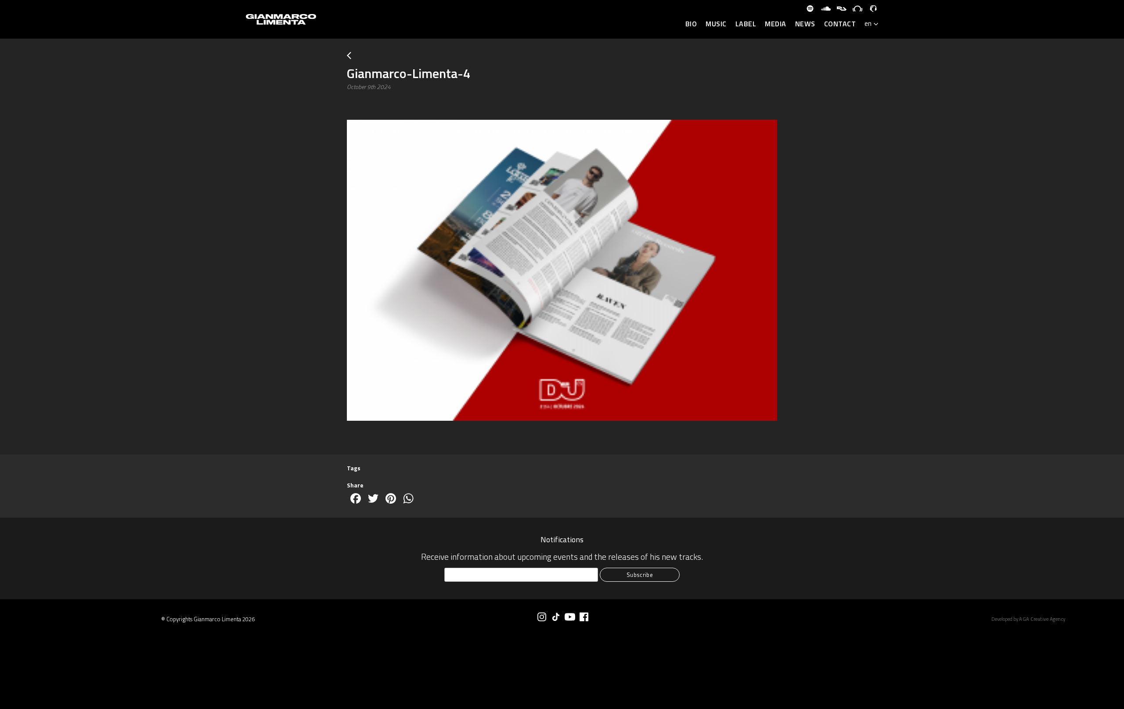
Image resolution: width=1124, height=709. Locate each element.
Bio (691, 24)
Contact (840, 24)
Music (716, 24)
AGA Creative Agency (1042, 619)
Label (746, 24)
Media (775, 24)
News (805, 24)
